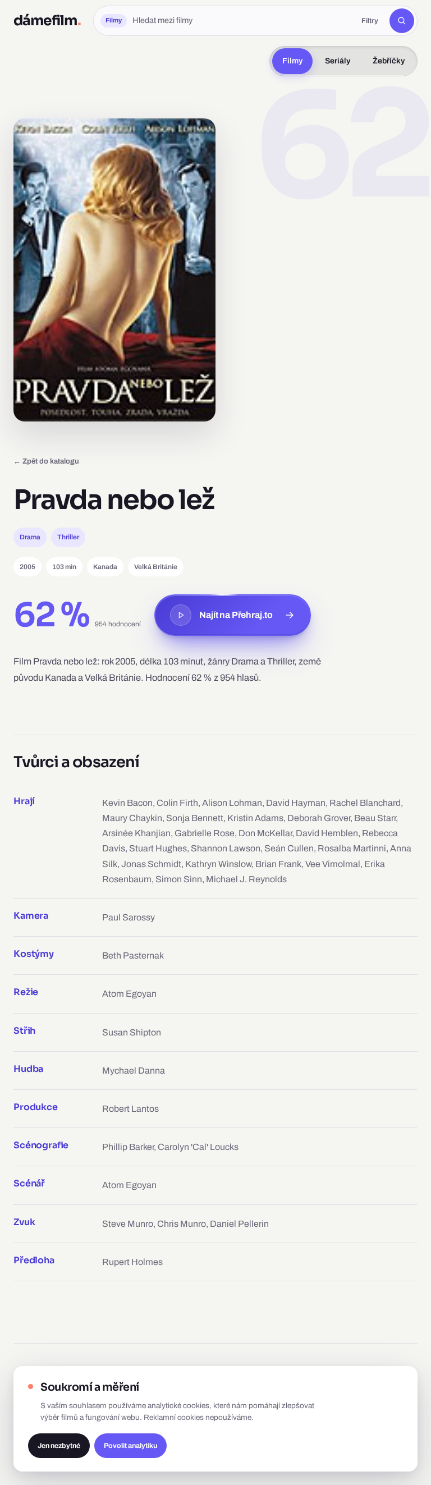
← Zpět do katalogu (46, 461)
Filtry (369, 21)
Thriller (68, 537)
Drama (30, 537)
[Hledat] (401, 20)
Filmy (292, 61)
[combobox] (241, 20)
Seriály (337, 61)
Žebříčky (389, 61)
